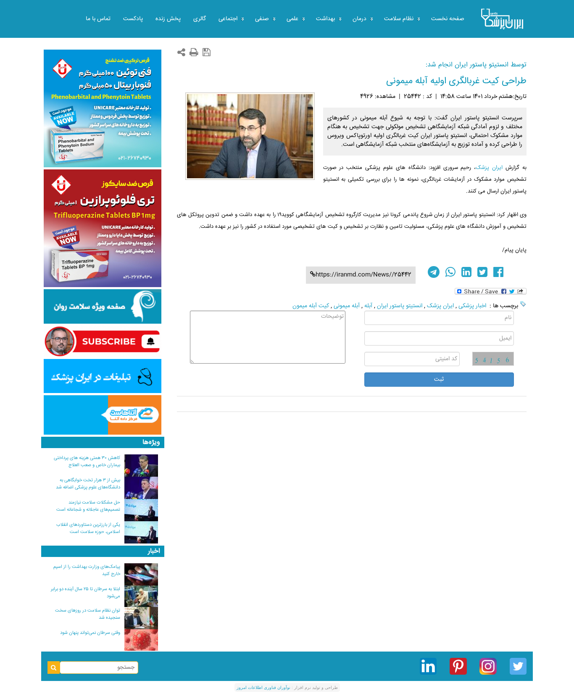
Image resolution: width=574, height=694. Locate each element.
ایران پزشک (489, 168)
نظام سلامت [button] (398, 19)
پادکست (133, 19)
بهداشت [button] (325, 19)
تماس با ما (98, 19)
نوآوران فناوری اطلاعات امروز (263, 687)
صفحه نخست (447, 19)
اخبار (154, 551)
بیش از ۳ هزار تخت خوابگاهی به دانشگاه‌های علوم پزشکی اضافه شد (88, 484)
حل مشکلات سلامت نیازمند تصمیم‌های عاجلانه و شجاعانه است (88, 506)
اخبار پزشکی (472, 306)
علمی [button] (292, 19)
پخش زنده (168, 19)
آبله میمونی (347, 306)
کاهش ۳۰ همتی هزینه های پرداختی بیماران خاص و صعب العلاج (87, 461)
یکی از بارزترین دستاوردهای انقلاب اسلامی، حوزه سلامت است (88, 528)
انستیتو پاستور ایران (399, 306)
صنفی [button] (262, 19)
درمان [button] (359, 19)
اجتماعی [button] (228, 19)
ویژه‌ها (151, 442)
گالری (199, 19)
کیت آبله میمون (310, 306)
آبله (368, 306)
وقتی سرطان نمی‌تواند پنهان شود (90, 632)
